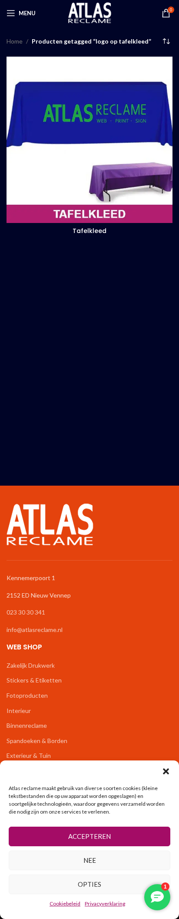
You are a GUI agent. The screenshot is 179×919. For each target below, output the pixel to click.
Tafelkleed (89, 230)
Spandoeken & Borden (37, 740)
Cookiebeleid (65, 903)
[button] (166, 771)
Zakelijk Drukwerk (31, 665)
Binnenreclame (27, 725)
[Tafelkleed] (89, 140)
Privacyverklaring (105, 903)
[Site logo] (89, 12)
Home (15, 41)
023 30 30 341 (26, 612)
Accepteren (89, 836)
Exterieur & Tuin (29, 755)
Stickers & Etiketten (34, 680)
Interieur (19, 710)
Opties (89, 884)
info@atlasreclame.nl (35, 629)
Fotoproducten (27, 695)
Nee (89, 860)
